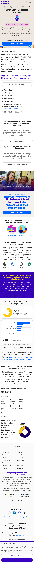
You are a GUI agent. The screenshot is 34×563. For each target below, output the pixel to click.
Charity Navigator (17, 490)
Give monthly (5, 454)
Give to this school (17, 44)
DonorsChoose (5, 2)
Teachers (22, 524)
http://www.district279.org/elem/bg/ (14, 111)
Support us (5, 462)
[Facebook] (19, 512)
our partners (20, 535)
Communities (20, 460)
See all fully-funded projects (17, 164)
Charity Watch (6, 490)
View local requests (11, 109)
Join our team (20, 457)
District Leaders (19, 526)
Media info (20, 465)
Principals (8, 526)
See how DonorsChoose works (17, 294)
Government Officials (17, 528)
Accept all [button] (17, 560)
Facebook (13, 267)
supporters (9, 495)
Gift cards (4, 457)
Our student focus (21, 454)
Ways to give (5, 468)
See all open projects (17, 141)
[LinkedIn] (14, 512)
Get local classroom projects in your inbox (17, 517)
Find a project (5, 452)
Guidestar (28, 490)
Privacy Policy (11, 551)
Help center (17, 446)
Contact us (20, 468)
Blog (18, 462)
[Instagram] (9, 512)
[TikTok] (24, 512)
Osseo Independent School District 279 (17, 7)
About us (19, 452)
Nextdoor (29, 267)
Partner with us (6, 460)
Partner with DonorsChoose (17, 539)
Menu (29, 2)
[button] (4, 265)
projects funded (24, 495)
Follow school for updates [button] (18, 84)
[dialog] (17, 552)
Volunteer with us (6, 465)
